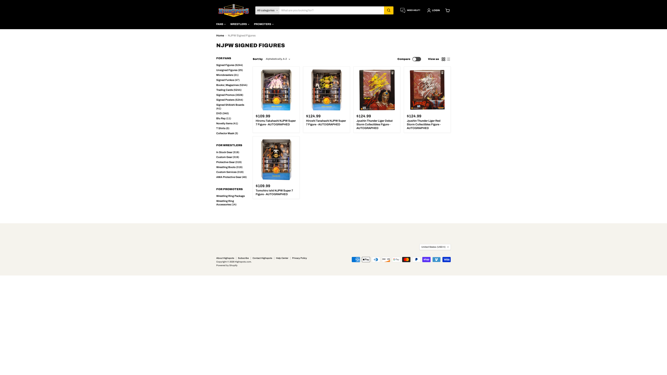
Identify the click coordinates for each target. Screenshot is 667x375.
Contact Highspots (262, 258)
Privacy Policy (299, 258)
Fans (220, 24)
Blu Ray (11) (223, 118)
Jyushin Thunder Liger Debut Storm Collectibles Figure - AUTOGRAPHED (374, 124)
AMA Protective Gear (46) (231, 177)
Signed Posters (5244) (229, 99)
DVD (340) (222, 113)
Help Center (282, 258)
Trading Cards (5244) (228, 90)
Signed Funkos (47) (228, 80)
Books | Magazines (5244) (231, 85)
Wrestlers (238, 24)
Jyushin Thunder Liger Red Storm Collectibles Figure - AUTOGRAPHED (424, 124)
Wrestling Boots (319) (229, 167)
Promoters (263, 24)
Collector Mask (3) (227, 133)
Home (220, 35)
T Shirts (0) (222, 128)
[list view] (448, 59)
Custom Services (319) (230, 172)
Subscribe (243, 258)
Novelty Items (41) (227, 123)
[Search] (388, 10)
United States (433, 247)
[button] (434, 10)
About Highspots (225, 258)
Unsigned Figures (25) (229, 70)
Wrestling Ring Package (230, 196)
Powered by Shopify (226, 265)
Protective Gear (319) (229, 162)
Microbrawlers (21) (227, 75)
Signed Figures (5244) (229, 65)
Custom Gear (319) (227, 157)
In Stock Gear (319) (227, 152)
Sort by (258, 59)
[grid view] (443, 59)
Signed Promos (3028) (229, 95)
